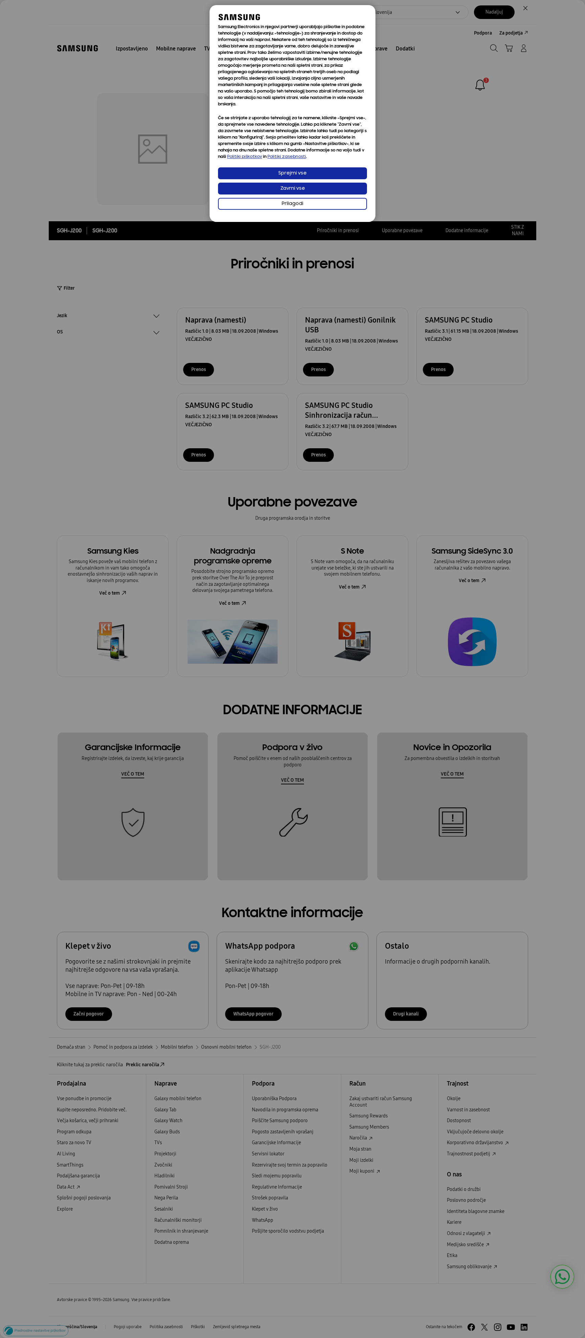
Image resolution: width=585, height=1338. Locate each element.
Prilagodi (292, 203)
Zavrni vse (292, 188)
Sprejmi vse (292, 173)
